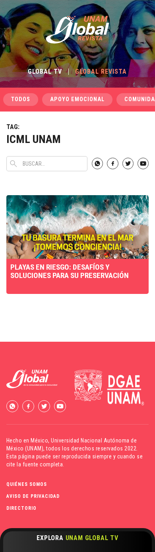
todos (20, 99)
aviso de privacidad (33, 496)
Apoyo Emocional (77, 99)
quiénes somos (26, 484)
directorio (21, 508)
